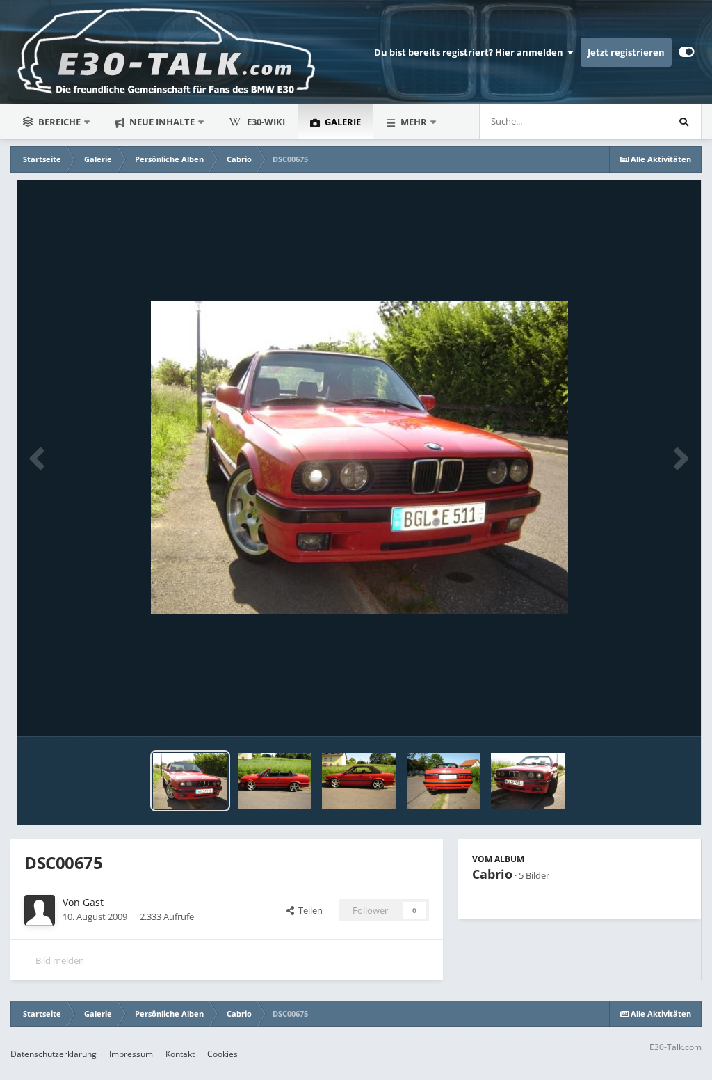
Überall (633, 121)
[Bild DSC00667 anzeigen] (275, 781)
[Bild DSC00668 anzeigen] (444, 781)
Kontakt (180, 1054)
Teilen (308, 910)
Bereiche (59, 122)
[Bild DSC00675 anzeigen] (190, 781)
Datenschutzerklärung (53, 1054)
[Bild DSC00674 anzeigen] (359, 781)
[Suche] (683, 121)
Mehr (413, 122)
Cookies (222, 1054)
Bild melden (59, 960)
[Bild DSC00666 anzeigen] (528, 781)
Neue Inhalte (161, 122)
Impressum (131, 1054)
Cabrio (492, 874)
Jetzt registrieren (626, 52)
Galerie (342, 122)
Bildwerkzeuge (639, 711)
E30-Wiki (266, 122)
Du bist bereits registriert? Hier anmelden (470, 52)
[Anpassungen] (687, 52)
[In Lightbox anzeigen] (359, 457)
